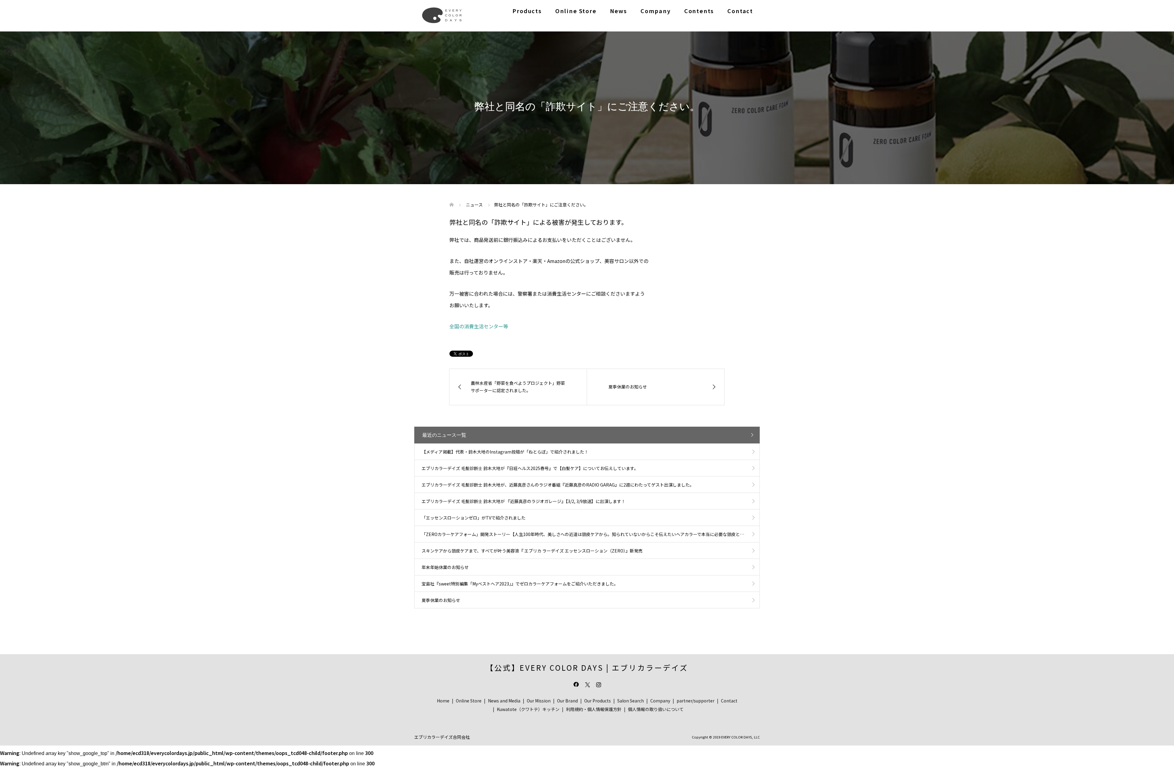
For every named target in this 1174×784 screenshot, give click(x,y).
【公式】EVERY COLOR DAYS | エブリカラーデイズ (587, 667)
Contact (740, 11)
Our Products (597, 701)
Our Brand (567, 701)
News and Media (504, 701)
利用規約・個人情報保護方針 (594, 709)
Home (443, 701)
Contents (699, 11)
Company (656, 11)
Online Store (575, 11)
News (618, 11)
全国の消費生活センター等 (478, 326)
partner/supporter (695, 701)
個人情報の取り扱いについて (656, 709)
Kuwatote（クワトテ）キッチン (528, 709)
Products (527, 11)
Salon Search (630, 701)
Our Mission (539, 701)
